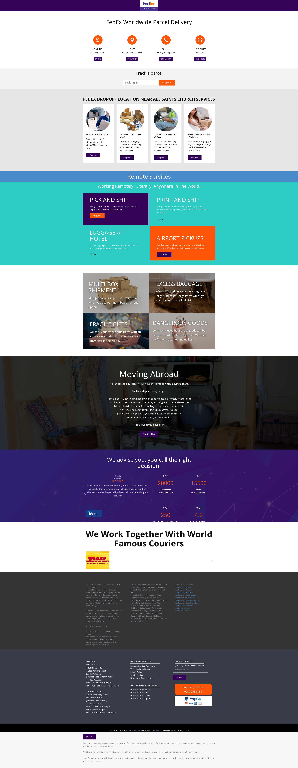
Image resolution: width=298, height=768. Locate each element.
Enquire (93, 155)
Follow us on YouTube (140, 695)
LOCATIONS (132, 59)
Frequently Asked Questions (142, 666)
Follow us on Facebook (140, 689)
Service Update (136, 675)
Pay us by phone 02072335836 (193, 689)
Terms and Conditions (140, 669)
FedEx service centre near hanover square (102, 637)
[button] (85, 493)
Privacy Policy (136, 672)
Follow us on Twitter (139, 692)
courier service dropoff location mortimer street (104, 642)
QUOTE (98, 59)
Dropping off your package (142, 678)
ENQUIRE (97, 216)
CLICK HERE (200, 59)
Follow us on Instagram (140, 698)
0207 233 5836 (166, 59)
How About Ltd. (158, 730)
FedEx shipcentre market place (97, 644)
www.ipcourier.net (137, 730)
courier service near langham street (99, 639)
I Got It (89, 737)
